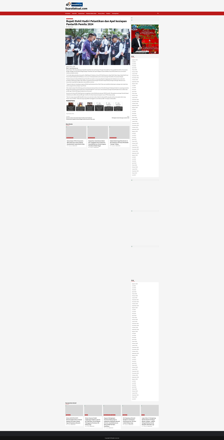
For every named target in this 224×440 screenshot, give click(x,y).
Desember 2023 (135, 123)
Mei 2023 (134, 137)
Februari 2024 (135, 119)
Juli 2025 (134, 85)
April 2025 (134, 91)
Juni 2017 (134, 175)
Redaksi (108, 13)
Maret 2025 (134, 93)
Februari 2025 (135, 95)
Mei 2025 (134, 89)
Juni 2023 (134, 135)
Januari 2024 (134, 121)
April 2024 (134, 115)
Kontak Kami (81, 13)
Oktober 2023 (135, 127)
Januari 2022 (134, 169)
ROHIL (73, 113)
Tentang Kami (115, 13)
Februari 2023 (135, 143)
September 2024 (135, 105)
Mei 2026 (134, 65)
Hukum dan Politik (70, 18)
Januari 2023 (134, 145)
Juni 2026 (134, 63)
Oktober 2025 (135, 79)
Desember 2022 (135, 147)
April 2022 (134, 163)
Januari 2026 (134, 73)
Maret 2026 (134, 69)
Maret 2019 (134, 173)
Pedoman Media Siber (91, 13)
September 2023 (135, 129)
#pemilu (69, 113)
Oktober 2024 (135, 103)
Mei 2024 (134, 113)
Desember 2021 (135, 171)
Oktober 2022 (135, 151)
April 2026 (134, 67)
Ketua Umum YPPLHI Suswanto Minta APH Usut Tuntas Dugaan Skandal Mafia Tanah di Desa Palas (76, 142)
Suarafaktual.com (76, 8)
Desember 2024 (135, 99)
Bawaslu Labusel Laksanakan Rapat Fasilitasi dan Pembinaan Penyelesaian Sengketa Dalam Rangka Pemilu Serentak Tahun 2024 (80, 118)
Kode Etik (74, 13)
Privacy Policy (101, 13)
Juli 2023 (134, 133)
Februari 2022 (135, 167)
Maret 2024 (134, 117)
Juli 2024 (134, 109)
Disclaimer (67, 13)
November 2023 (135, 125)
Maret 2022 (134, 165)
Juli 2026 (134, 61)
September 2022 (135, 153)
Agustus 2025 (135, 83)
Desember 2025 (135, 75)
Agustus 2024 (135, 107)
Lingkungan (68, 414)
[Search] (158, 13)
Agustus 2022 (135, 155)
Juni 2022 (134, 159)
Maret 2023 (134, 141)
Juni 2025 (134, 87)
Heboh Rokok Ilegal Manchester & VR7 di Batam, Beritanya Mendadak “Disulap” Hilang (119, 142)
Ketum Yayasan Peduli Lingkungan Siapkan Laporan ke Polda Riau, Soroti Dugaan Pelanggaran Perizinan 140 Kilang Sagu (92, 421)
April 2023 (134, 139)
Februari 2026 (135, 71)
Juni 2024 (134, 111)
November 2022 (135, 149)
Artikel (86, 414)
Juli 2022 (134, 157)
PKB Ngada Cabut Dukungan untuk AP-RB (120, 117)
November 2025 (135, 77)
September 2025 (135, 81)
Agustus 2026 (135, 59)
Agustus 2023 (135, 131)
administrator (74, 145)
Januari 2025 (134, 97)
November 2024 (135, 101)
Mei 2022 (134, 161)
